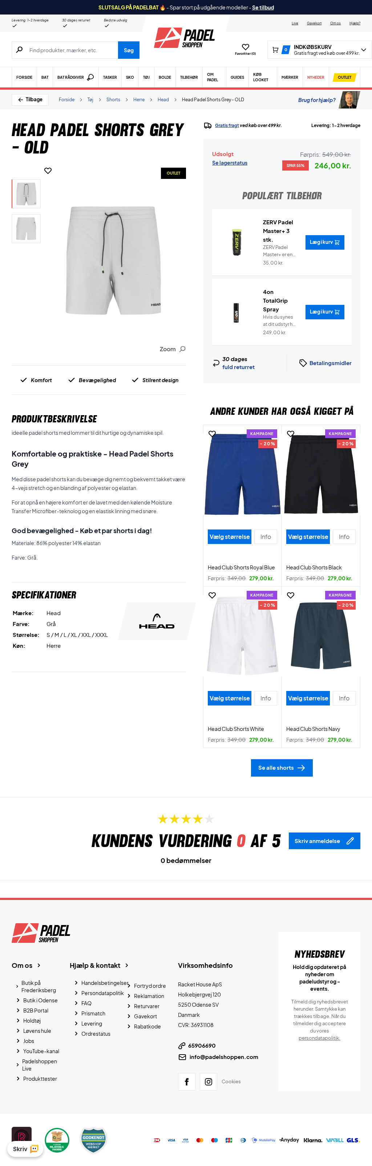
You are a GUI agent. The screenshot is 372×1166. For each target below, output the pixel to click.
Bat (44, 77)
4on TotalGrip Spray (275, 300)
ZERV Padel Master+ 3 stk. (278, 230)
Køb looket (260, 77)
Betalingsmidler (331, 362)
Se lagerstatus (229, 162)
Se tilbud (263, 7)
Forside (24, 77)
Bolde (165, 77)
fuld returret (238, 366)
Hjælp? (354, 23)
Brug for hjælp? (317, 100)
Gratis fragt (227, 125)
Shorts (113, 99)
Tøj (146, 77)
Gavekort (314, 23)
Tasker (110, 77)
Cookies (231, 1081)
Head (163, 99)
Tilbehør (189, 77)
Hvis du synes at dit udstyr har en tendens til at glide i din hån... (279, 321)
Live (295, 23)
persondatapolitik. (319, 1038)
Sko (130, 77)
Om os (335, 23)
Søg (129, 50)
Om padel (212, 77)
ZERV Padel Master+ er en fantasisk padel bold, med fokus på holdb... (280, 251)
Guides (237, 77)
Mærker (290, 77)
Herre (139, 99)
